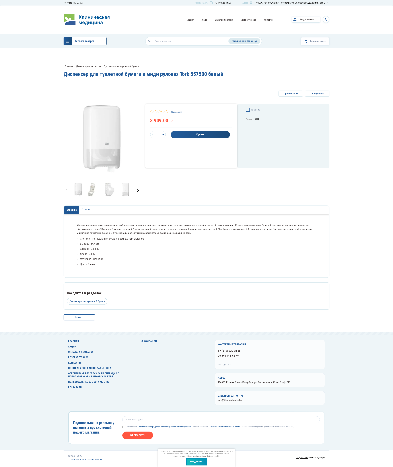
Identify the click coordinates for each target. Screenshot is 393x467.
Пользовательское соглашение (88, 381)
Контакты (268, 19)
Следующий (317, 93)
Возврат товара (248, 19)
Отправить (138, 435)
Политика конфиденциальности (89, 368)
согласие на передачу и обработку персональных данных (165, 427)
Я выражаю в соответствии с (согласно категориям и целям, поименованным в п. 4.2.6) (210, 427)
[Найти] (149, 41)
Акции (204, 19)
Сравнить (255, 110)
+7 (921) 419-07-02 (73, 2)
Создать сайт (302, 457)
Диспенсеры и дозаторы (88, 66)
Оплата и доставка (224, 19)
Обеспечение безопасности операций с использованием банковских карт (93, 375)
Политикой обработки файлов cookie (203, 456)
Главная (190, 19)
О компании (149, 341)
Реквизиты (75, 387)
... (281, 19)
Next (138, 190)
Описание (71, 209)
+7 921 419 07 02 (228, 356)
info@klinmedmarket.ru (230, 400)
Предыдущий (291, 93)
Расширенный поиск (242, 41)
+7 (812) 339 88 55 (229, 350)
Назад (79, 317)
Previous (67, 190)
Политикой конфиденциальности (225, 427)
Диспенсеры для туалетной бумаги (121, 66)
